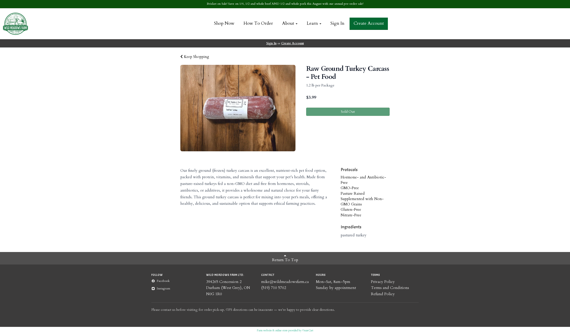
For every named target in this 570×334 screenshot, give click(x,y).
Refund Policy (383, 294)
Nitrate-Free (351, 215)
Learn (313, 23)
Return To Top (285, 259)
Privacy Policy (383, 281)
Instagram (163, 288)
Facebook (163, 281)
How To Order (258, 23)
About (288, 23)
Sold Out (348, 111)
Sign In (337, 23)
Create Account (369, 23)
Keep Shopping (196, 56)
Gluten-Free (351, 209)
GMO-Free (350, 188)
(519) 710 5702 (273, 287)
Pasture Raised (353, 193)
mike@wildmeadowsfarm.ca (285, 281)
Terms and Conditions (390, 287)
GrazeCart (307, 330)
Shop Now (224, 23)
